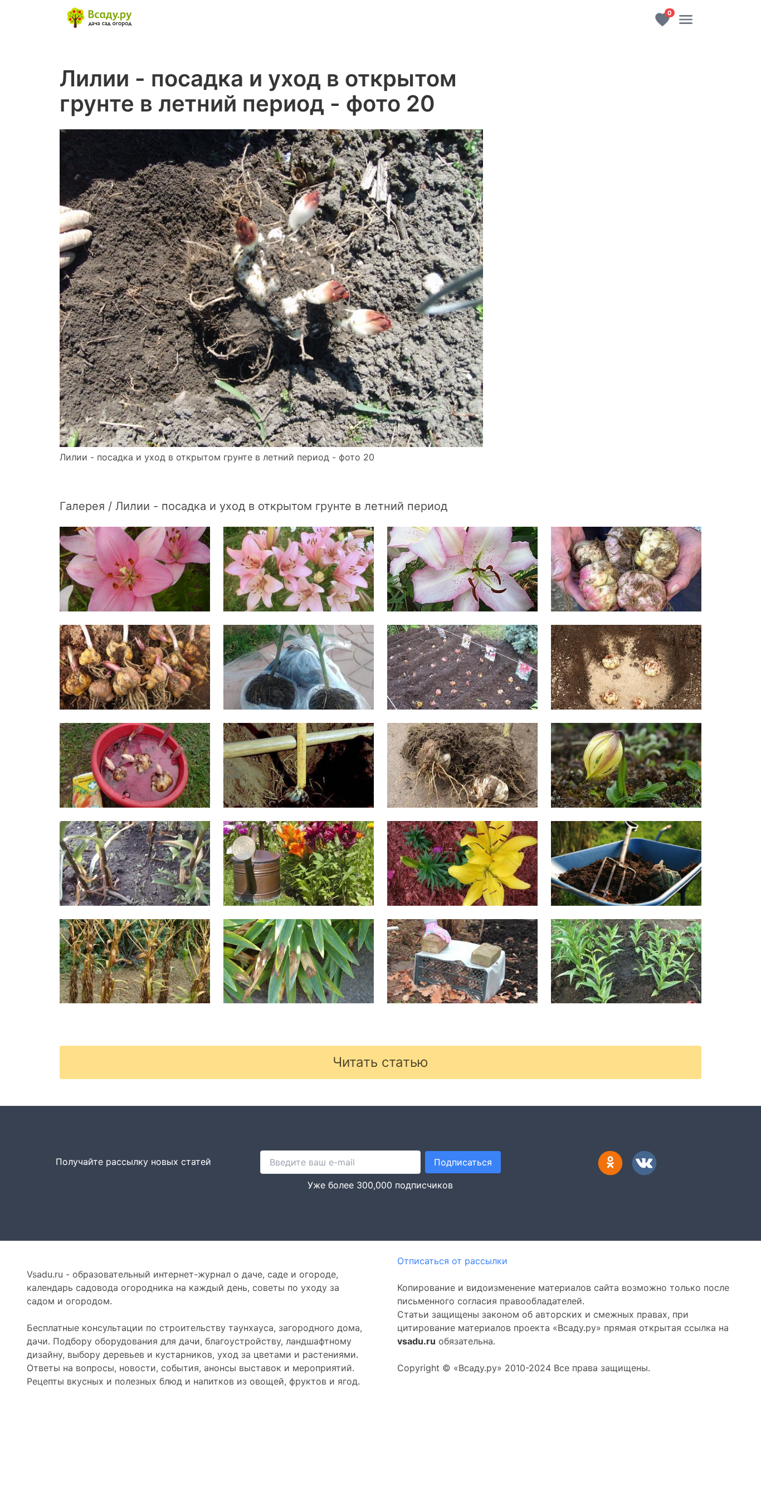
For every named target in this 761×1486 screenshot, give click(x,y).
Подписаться (463, 1162)
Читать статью (380, 1062)
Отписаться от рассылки (452, 1260)
